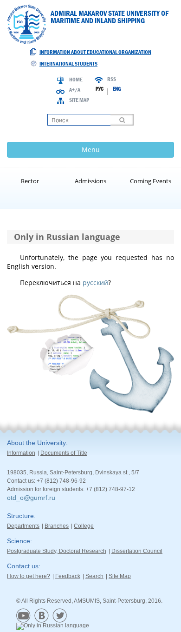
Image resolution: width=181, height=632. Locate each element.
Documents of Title (63, 453)
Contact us (23, 566)
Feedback (67, 576)
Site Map (79, 100)
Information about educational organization (95, 52)
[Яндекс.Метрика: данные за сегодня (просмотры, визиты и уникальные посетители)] (52, 626)
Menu (91, 149)
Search (94, 576)
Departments (23, 526)
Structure (20, 515)
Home (76, 79)
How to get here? (28, 576)
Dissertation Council (136, 551)
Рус (99, 89)
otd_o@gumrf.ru (31, 497)
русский (95, 282)
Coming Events (150, 181)
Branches (57, 526)
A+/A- (75, 89)
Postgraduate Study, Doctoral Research (56, 551)
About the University (36, 442)
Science (18, 541)
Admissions (90, 181)
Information (21, 453)
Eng (117, 89)
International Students (68, 63)
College (84, 526)
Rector (30, 181)
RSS (111, 79)
